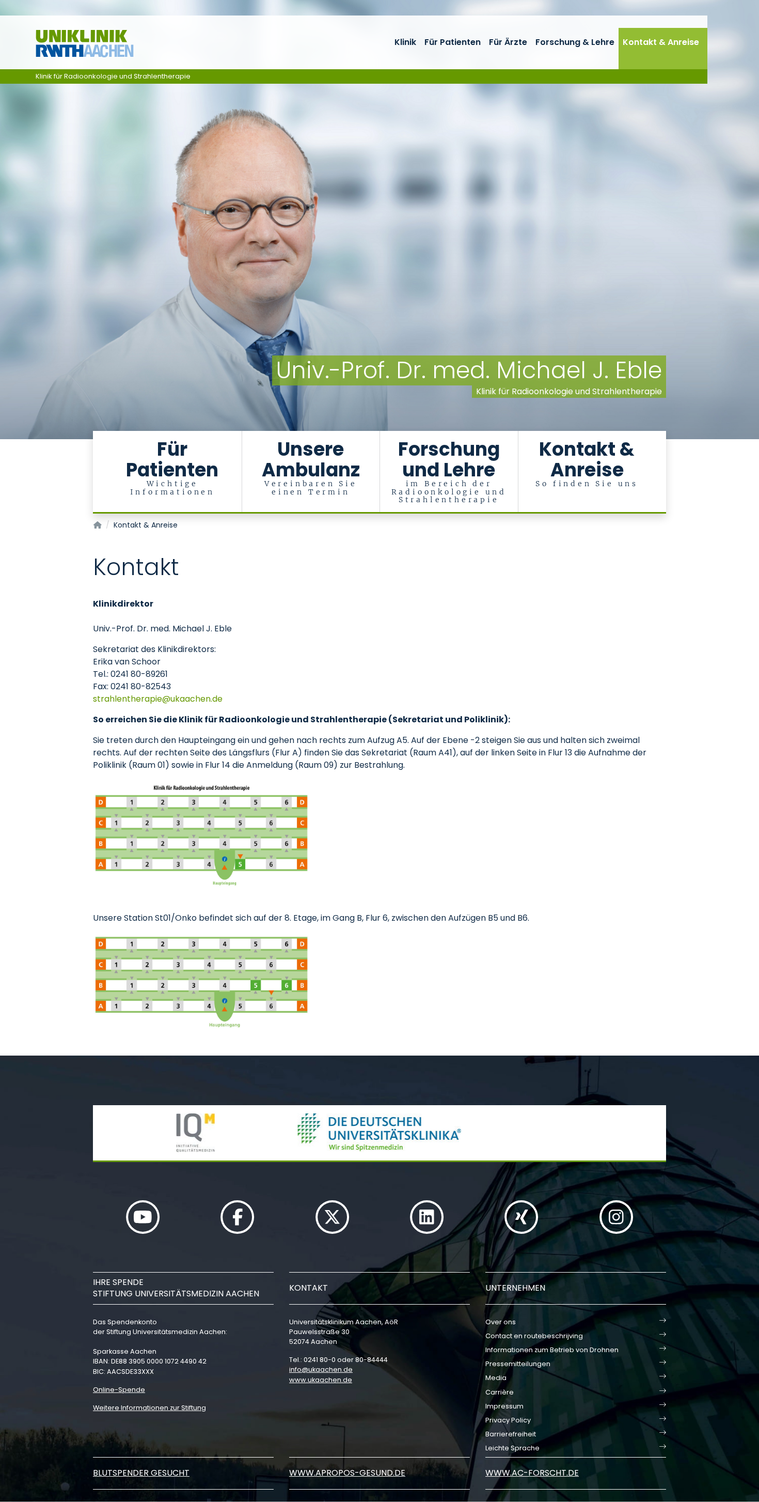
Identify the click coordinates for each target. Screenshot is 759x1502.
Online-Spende (119, 1389)
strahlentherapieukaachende (158, 699)
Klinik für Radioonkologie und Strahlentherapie (113, 76)
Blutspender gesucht (141, 1473)
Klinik (405, 42)
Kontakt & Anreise (661, 42)
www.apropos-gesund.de (347, 1473)
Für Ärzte (508, 42)
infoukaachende (321, 1369)
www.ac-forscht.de (532, 1473)
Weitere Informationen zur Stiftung (149, 1407)
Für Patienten (452, 42)
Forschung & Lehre (574, 42)
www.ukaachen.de (320, 1379)
